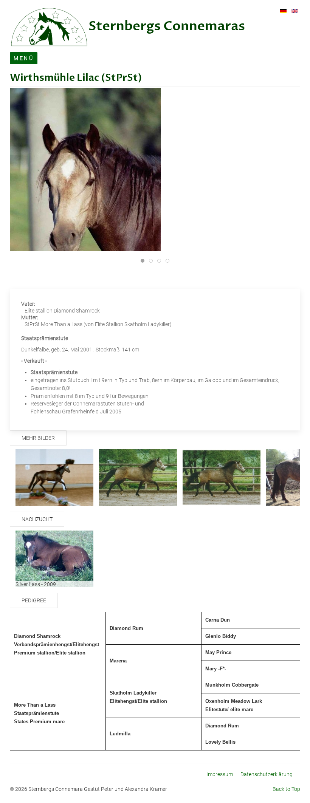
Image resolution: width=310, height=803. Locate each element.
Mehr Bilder (38, 438)
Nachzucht (37, 519)
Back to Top (286, 789)
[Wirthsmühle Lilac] (85, 201)
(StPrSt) (120, 78)
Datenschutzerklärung (266, 774)
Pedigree (34, 600)
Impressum (219, 774)
